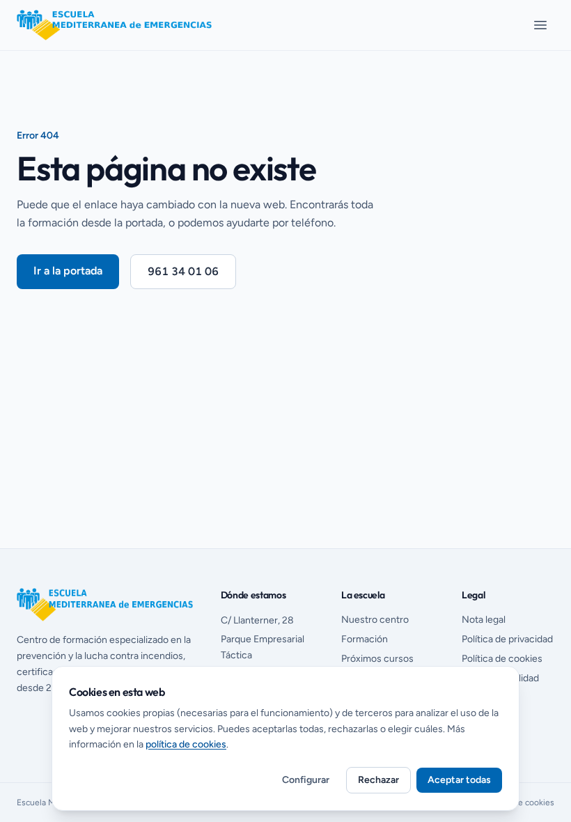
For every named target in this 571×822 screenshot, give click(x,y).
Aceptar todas (459, 780)
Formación (364, 639)
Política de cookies (502, 659)
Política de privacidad (507, 639)
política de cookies (186, 744)
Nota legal (484, 620)
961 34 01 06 (183, 271)
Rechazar (378, 780)
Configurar (305, 780)
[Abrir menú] (540, 25)
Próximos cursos (377, 659)
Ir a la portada (67, 270)
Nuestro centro (375, 620)
